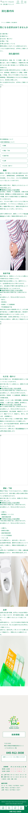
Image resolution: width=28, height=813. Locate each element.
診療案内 (8, 22)
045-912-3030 (15, 753)
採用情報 (16, 734)
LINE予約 (15, 807)
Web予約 (9, 807)
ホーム (3, 22)
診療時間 (3, 807)
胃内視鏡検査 (20, 428)
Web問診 (21, 807)
